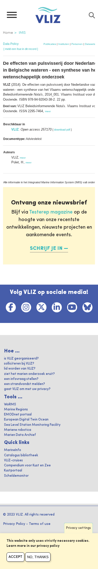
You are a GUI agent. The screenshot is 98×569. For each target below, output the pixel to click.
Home (8, 33)
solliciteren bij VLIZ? (19, 363)
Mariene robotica (17, 430)
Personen (77, 44)
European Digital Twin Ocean (26, 419)
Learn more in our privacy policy (33, 546)
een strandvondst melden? (24, 384)
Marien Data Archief (20, 435)
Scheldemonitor (16, 475)
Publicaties (49, 44)
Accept (15, 557)
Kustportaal (13, 470)
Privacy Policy (14, 524)
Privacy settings (78, 528)
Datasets (90, 44)
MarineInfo (12, 450)
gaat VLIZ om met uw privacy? (27, 389)
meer (48, 111)
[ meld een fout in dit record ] (21, 48)
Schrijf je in (46, 248)
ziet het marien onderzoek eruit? (29, 374)
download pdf (62, 129)
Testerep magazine (51, 212)
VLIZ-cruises (13, 460)
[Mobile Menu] (12, 16)
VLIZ (15, 129)
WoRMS (10, 404)
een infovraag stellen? (21, 379)
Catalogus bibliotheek (21, 455)
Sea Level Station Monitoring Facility (32, 425)
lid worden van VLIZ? (19, 368)
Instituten (63, 44)
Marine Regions (16, 409)
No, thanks (37, 557)
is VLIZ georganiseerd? (21, 358)
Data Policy (11, 44)
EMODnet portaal (18, 414)
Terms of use (40, 524)
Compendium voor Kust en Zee (27, 465)
